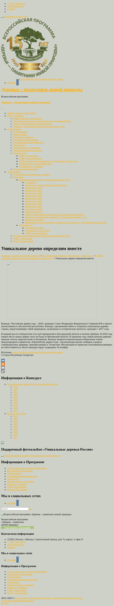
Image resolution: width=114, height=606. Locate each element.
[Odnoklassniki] (57, 364)
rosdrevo (11, 9)
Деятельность (14, 172)
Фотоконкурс (26, 225)
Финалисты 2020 (33, 204)
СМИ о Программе (28, 156)
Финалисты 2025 (33, 190)
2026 (15, 387)
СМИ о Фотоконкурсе (30, 158)
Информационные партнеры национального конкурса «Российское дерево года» (66, 222)
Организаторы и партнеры (26, 148)
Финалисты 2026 (33, 188)
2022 (15, 397)
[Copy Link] (57, 371)
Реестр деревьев (15, 116)
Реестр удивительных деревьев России (32, 124)
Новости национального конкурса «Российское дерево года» (56, 217)
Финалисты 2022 (33, 198)
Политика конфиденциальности (17, 600)
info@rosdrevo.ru (15, 6)
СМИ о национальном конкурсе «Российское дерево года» (49, 161)
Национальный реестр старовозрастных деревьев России (42, 121)
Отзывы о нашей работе (51, 79)
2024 (15, 392)
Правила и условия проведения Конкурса (46, 185)
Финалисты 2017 (33, 212)
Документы (19, 145)
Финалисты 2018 (33, 209)
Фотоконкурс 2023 (34, 228)
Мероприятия (20, 134)
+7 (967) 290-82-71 (16, 3)
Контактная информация (25, 169)
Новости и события (23, 137)
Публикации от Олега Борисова (35, 164)
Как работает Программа (25, 140)
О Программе (14, 129)
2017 (15, 411)
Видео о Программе (23, 241)
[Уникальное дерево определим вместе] (51, 318)
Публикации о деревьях (31, 166)
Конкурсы (18, 177)
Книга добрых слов (28, 79)
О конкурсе (31, 182)
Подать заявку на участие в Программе (27, 468)
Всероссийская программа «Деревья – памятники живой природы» (49, 598)
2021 (15, 400)
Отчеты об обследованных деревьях (31, 174)
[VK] (57, 360)
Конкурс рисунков (34, 220)
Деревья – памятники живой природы (42, 89)
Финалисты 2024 (33, 193)
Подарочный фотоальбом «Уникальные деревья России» (42, 236)
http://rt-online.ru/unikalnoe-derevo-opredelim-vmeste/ (37, 352)
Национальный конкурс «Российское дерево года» (44, 180)
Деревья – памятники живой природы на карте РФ (39, 126)
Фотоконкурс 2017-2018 (37, 230)
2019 (15, 405)
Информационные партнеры (27, 150)
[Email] (57, 367)
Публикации (19, 153)
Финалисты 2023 (33, 196)
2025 (15, 389)
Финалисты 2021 (33, 201)
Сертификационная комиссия (28, 142)
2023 (15, 395)
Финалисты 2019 (33, 206)
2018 (15, 408)
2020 (15, 403)
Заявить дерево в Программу (21, 113)
